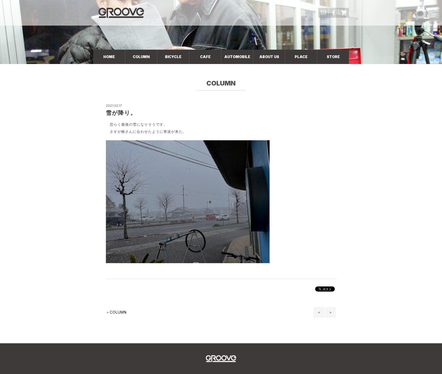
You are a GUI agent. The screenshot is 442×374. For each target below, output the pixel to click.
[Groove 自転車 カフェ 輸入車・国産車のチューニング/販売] (121, 13)
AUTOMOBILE (237, 57)
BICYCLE (173, 57)
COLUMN (141, 57)
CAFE (205, 57)
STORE (333, 57)
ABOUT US (269, 57)
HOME (109, 57)
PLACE (301, 57)
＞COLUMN (116, 312)
